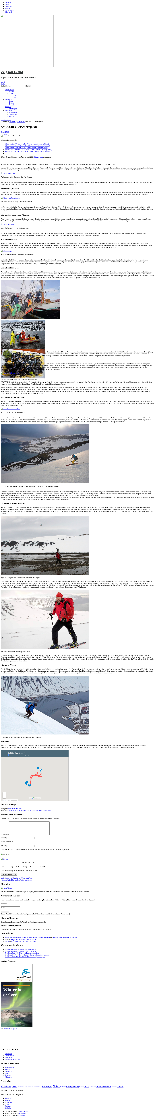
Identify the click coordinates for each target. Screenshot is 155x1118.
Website (3, 845)
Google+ (8, 1106)
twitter (7, 4)
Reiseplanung (9, 90)
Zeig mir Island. (23, 1111)
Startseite (12, 122)
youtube (7, 8)
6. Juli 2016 (5, 132)
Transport (8, 107)
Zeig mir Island (12, 72)
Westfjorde (47, 810)
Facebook (8, 1098)
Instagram (8, 1102)
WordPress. (23, 1113)
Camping (12, 105)
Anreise (11, 93)
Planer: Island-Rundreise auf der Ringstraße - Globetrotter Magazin (27, 937)
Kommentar (5, 834)
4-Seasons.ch (38, 157)
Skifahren (35, 810)
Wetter (11, 92)
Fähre (15, 97)
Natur (29, 810)
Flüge (15, 95)
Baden (11, 116)
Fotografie (30, 1086)
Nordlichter (13, 112)
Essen (11, 101)
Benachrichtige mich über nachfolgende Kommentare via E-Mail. (25, 867)
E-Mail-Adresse (7, 842)
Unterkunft (8, 99)
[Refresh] (4, 859)
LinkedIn (8, 1108)
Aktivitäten (8, 110)
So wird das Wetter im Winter (16, 878)
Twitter (7, 1100)
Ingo (5, 134)
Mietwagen (13, 109)
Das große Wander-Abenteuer (16, 880)
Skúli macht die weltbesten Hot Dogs (64, 937)
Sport (40, 810)
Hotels (11, 103)
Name (3, 838)
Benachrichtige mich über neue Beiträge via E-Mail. (20, 871)
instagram (8, 6)
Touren (99, 1086)
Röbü (7, 941)
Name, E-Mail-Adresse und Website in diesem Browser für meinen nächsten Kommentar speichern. (36, 849)
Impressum (8, 1054)
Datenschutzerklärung (12, 1059)
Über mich (8, 12)
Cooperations (9, 10)
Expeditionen (21, 810)
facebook (8, 2)
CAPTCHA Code (27, 863)
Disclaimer (8, 1057)
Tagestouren (13, 114)
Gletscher (35, 1086)
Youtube (8, 1104)
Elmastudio (21, 1115)
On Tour (19, 809)
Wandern (107, 1086)
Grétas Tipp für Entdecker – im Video (23, 939)
